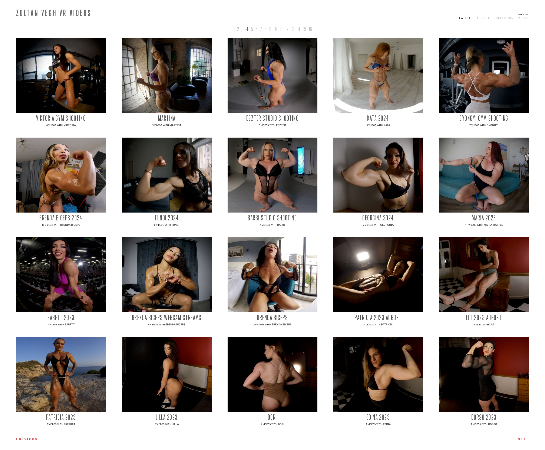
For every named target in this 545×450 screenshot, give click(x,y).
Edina (387, 424)
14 (298, 29)
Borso (492, 424)
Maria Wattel (493, 225)
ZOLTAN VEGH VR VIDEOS (54, 13)
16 (310, 29)
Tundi (175, 225)
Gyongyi (493, 125)
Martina (175, 125)
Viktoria (70, 125)
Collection (504, 18)
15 (304, 29)
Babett (70, 324)
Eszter (281, 125)
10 (275, 29)
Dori (281, 424)
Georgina (387, 225)
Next (523, 439)
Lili (491, 324)
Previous (27, 439)
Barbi (281, 225)
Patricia (387, 324)
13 (292, 29)
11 (281, 29)
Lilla (175, 424)
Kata (387, 125)
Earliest (482, 18)
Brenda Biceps (70, 225)
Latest (465, 18)
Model (523, 18)
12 (286, 29)
